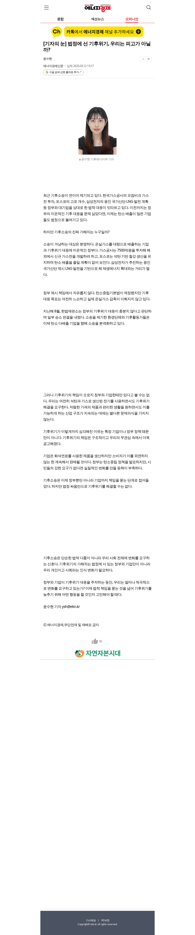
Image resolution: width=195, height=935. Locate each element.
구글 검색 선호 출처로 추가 (64, 72)
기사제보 (91, 920)
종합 (60, 19)
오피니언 (131, 19)
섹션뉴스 (97, 19)
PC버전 (105, 920)
